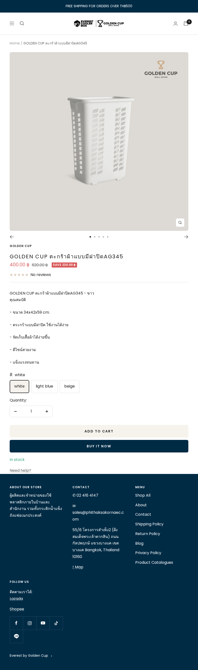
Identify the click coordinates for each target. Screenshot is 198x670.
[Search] (22, 23)
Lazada (16, 598)
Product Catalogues (154, 562)
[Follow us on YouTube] (43, 623)
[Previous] (12, 237)
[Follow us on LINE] (16, 636)
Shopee (17, 609)
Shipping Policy (149, 524)
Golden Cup (21, 246)
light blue (44, 386)
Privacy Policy (148, 553)
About (141, 505)
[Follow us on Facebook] (16, 623)
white (19, 386)
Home (15, 43)
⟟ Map (77, 567)
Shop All (142, 495)
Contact (143, 514)
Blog (139, 543)
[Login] (175, 23)
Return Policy (147, 533)
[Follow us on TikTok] (56, 623)
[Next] (186, 237)
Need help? (20, 470)
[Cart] (186, 23)
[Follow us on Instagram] (29, 623)
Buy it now (99, 446)
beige (69, 386)
